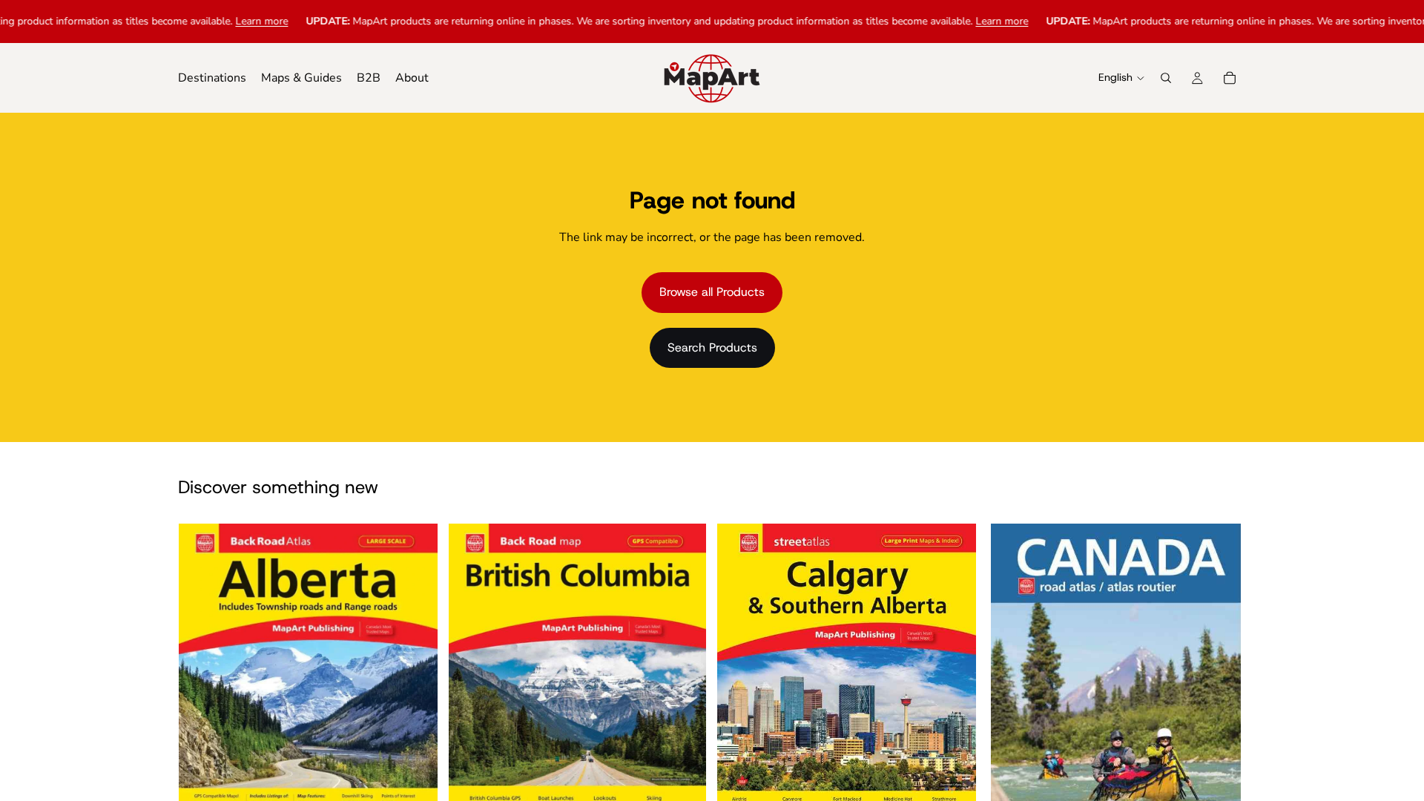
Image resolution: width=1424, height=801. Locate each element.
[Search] (1166, 78)
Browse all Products (712, 292)
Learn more (230, 21)
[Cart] (1229, 78)
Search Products (712, 347)
